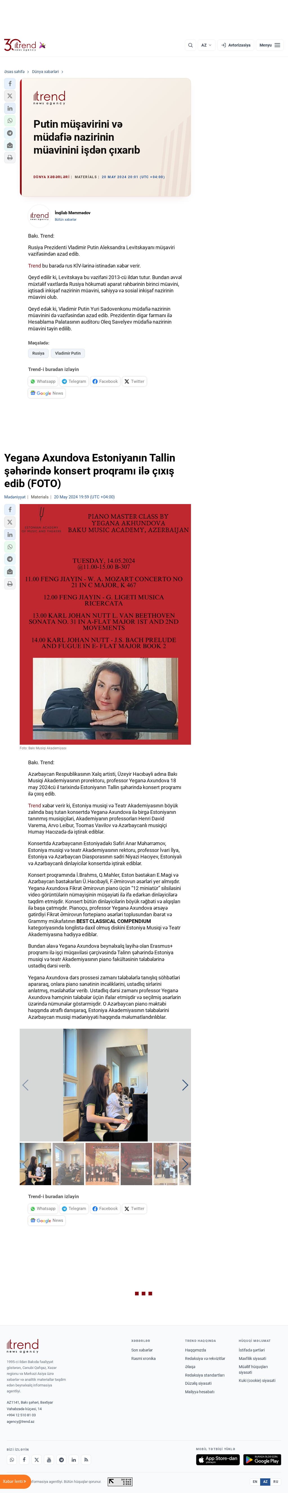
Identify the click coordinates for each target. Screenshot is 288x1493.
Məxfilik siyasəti (252, 1358)
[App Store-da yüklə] (218, 1459)
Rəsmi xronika (143, 1358)
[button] (9, 83)
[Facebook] (24, 1460)
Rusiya (38, 353)
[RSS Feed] (86, 1460)
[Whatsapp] (12, 1460)
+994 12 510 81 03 (21, 1415)
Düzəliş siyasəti (198, 1383)
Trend (34, 266)
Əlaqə (190, 1366)
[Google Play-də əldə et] (262, 1459)
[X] (37, 1460)
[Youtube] (49, 1460)
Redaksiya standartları (204, 1375)
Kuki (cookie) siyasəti (257, 1380)
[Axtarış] (190, 45)
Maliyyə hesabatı (199, 1392)
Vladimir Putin (68, 353)
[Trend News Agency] (22, 1346)
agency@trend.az (20, 1421)
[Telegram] (61, 1460)
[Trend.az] (25, 45)
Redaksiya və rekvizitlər (205, 1358)
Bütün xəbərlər (65, 220)
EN (255, 1482)
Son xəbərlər (142, 1350)
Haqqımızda (195, 1350)
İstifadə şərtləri (252, 1350)
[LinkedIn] (74, 1460)
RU (275, 1482)
